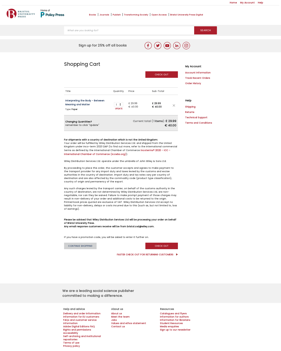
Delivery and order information (81, 313)
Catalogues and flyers (173, 313)
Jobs (114, 320)
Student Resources (171, 323)
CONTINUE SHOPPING (80, 246)
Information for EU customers (81, 316)
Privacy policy (71, 346)
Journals (104, 15)
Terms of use (71, 342)
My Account (247, 2)
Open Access (159, 15)
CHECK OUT (162, 74)
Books (92, 15)
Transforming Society (136, 15)
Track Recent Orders (197, 78)
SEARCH (205, 30)
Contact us (118, 326)
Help (260, 2)
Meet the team (120, 316)
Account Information (198, 72)
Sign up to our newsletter (175, 329)
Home (233, 2)
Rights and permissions (77, 329)
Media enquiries (169, 326)
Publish (117, 15)
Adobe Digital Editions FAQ (79, 326)
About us (116, 313)
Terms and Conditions (198, 122)
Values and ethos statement (128, 323)
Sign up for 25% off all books (103, 45)
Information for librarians (175, 320)
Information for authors (174, 316)
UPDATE (119, 108)
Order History (193, 83)
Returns (189, 112)
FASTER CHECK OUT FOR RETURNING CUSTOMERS (145, 254)
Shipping (190, 106)
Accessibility (70, 333)
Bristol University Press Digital (186, 15)
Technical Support (196, 117)
